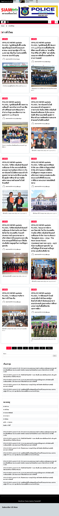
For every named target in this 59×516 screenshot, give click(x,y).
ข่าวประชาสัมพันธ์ (8, 412)
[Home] (3, 22)
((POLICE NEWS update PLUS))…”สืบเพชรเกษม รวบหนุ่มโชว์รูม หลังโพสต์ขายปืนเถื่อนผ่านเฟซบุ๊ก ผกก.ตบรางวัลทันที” (18, 1)
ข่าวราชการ (6, 416)
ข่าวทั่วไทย (5, 39)
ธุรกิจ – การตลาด (7, 422)
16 (42, 348)
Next (49, 348)
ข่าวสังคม (5, 419)
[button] (49, 22)
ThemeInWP (37, 501)
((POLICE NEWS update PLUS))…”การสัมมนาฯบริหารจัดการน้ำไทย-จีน (13, 295)
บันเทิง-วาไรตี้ (6, 425)
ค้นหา (4, 353)
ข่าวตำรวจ (6, 406)
